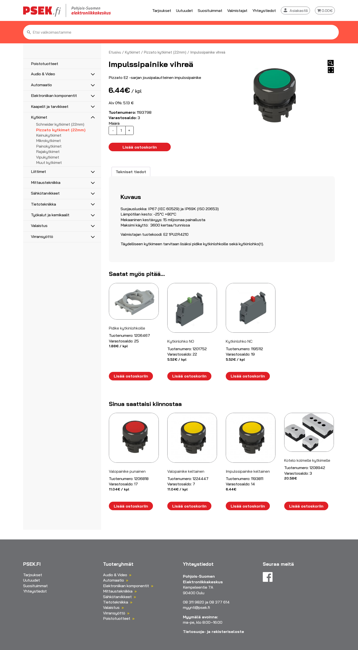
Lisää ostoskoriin (139, 147)
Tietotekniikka (43, 204)
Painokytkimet (49, 146)
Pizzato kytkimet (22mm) (60, 129)
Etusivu (115, 52)
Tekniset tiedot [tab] (131, 171)
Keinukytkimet (48, 135)
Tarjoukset (161, 10)
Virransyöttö (42, 236)
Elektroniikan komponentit (54, 95)
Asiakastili (299, 10)
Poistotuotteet (44, 63)
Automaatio (41, 84)
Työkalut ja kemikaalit (50, 214)
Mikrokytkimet (48, 140)
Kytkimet (39, 117)
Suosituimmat (210, 10)
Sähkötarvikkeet (45, 193)
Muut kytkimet (49, 162)
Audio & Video (43, 73)
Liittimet (38, 171)
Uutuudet (184, 10)
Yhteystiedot (264, 10)
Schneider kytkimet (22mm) (60, 124)
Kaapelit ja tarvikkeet (49, 106)
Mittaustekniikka (45, 182)
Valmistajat (237, 10)
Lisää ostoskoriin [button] (131, 376)
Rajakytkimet (48, 151)
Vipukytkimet (47, 157)
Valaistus (39, 225)
